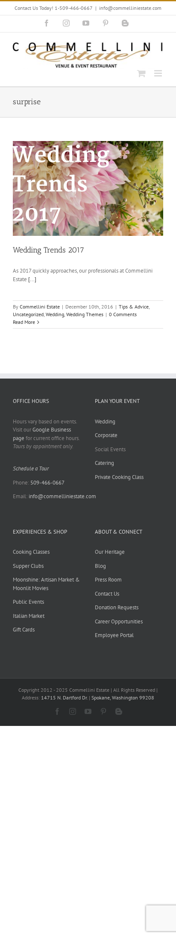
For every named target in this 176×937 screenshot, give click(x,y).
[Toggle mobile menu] (158, 73)
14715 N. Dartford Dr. (65, 697)
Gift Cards (24, 629)
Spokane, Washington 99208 (122, 697)
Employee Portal (114, 635)
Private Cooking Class (119, 477)
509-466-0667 (47, 482)
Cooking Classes (31, 551)
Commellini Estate (40, 306)
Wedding (55, 314)
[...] (32, 279)
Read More (24, 322)
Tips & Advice (134, 306)
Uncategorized (28, 314)
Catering (104, 463)
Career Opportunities (119, 621)
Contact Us (107, 593)
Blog (100, 566)
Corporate (106, 435)
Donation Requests (116, 607)
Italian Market (28, 616)
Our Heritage (110, 551)
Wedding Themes (84, 314)
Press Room (108, 579)
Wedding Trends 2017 (48, 250)
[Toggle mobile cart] (141, 73)
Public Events (28, 601)
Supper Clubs (28, 566)
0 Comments (123, 314)
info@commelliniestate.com (130, 8)
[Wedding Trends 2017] (88, 188)
